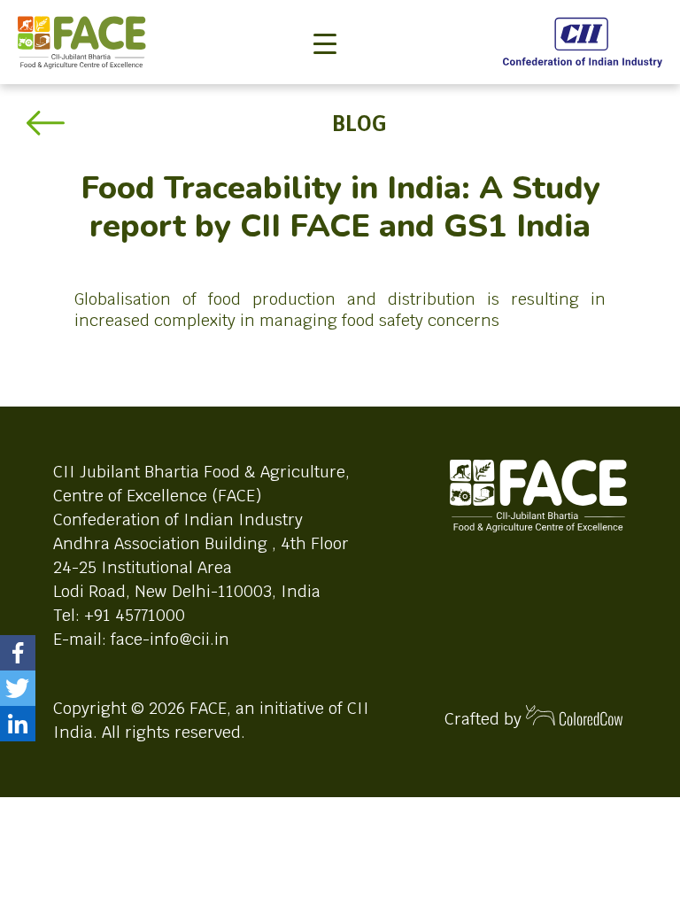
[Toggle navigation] (324, 14)
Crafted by (485, 719)
